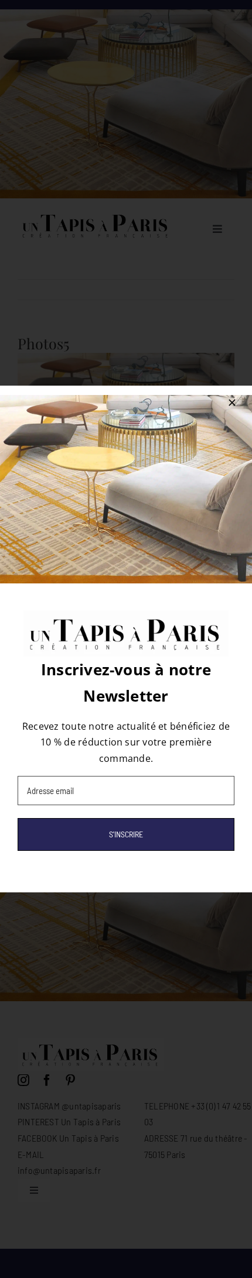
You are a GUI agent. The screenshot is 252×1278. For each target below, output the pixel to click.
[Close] (232, 402)
